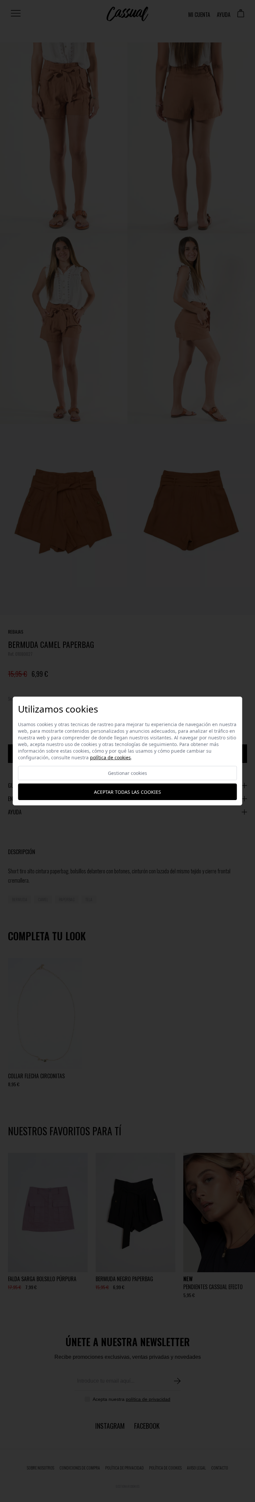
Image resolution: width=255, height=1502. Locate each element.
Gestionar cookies (127, 773)
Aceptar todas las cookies (127, 792)
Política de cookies (110, 757)
